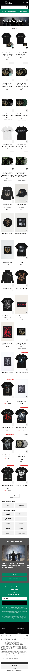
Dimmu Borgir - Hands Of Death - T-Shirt (21, 428)
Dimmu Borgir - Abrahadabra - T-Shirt (21, 373)
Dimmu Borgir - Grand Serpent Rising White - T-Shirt (7, 145)
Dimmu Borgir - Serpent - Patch (7, 234)
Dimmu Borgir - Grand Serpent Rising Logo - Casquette (21, 206)
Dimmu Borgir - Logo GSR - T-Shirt (21, 261)
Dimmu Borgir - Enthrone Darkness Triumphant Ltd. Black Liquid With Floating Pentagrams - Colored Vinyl (7, 174)
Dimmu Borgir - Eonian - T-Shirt (7, 400)
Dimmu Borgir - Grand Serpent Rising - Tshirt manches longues (7, 206)
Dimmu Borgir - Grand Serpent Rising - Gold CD (21, 344)
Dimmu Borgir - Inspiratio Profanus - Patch (7, 373)
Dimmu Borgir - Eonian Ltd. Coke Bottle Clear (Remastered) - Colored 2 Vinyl (21, 457)
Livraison (4, 633)
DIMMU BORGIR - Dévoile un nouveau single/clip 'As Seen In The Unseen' (13, 566)
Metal (8, 505)
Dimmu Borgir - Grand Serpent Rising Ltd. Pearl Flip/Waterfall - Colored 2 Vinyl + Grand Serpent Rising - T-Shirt (7, 54)
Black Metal (21, 505)
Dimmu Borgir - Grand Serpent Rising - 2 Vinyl (7, 114)
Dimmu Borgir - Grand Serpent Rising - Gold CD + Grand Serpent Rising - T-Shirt (21, 53)
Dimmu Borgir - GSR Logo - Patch (21, 234)
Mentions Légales (20, 628)
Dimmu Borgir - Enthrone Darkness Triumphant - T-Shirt (7, 487)
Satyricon (21, 518)
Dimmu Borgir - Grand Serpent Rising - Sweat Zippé (7, 289)
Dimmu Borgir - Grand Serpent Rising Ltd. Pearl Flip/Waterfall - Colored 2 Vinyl (7, 86)
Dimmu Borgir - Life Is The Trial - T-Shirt (7, 455)
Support (3, 628)
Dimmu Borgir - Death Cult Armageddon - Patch (21, 400)
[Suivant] (17, 495)
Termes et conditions (20, 630)
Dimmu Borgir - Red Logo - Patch (22, 316)
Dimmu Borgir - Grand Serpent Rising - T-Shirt (21, 145)
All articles (14, 574)
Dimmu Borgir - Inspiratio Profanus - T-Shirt (7, 316)
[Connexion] (23, 2)
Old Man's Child (21, 533)
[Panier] (26, 2)
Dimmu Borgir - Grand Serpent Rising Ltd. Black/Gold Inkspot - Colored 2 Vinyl (21, 86)
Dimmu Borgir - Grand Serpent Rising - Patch (7, 261)
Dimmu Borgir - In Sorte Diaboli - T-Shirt (21, 486)
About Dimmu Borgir (14, 578)
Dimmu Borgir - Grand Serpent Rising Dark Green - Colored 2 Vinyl (21, 115)
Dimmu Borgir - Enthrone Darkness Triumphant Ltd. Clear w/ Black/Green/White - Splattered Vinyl (21, 174)
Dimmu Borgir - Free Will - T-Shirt (21, 289)
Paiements (4, 630)
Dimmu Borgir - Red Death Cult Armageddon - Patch (7, 344)
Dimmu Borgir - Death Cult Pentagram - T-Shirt (7, 428)
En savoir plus (23, 11)
